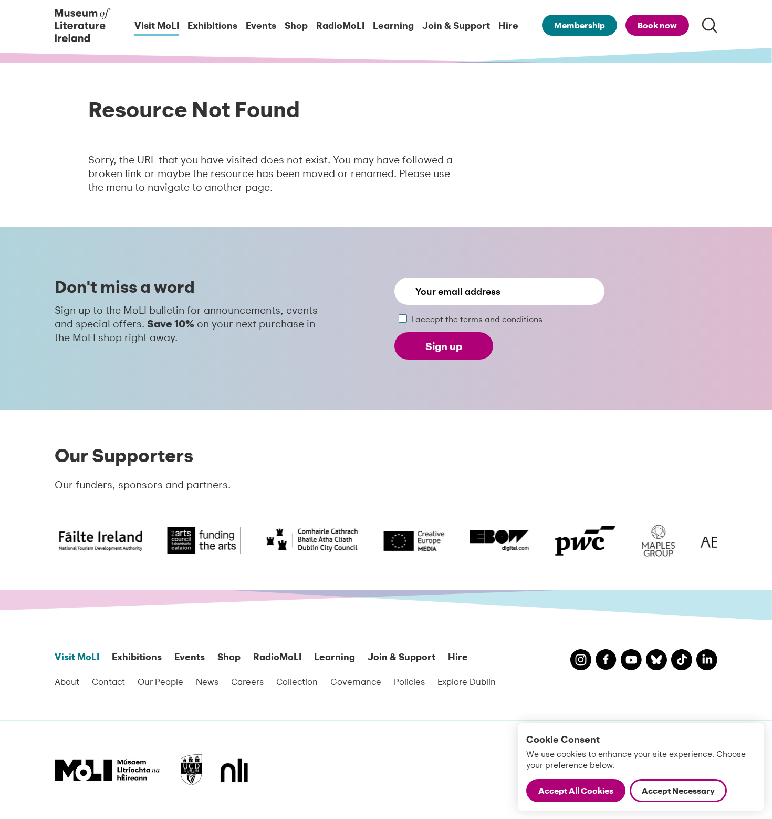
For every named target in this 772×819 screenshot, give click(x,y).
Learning (393, 25)
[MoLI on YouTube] (631, 661)
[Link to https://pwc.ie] (578, 541)
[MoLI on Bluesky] (656, 661)
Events (261, 25)
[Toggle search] (709, 25)
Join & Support (456, 25)
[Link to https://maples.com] (651, 541)
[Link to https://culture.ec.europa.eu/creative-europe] (407, 541)
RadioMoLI (340, 25)
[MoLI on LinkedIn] (706, 661)
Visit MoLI (156, 25)
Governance (355, 681)
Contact (108, 681)
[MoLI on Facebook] (606, 660)
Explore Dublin (466, 681)
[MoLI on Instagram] (580, 661)
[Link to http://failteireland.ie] (81, 541)
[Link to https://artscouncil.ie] (197, 541)
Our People (160, 681)
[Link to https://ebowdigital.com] (492, 541)
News (207, 681)
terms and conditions (501, 319)
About (67, 681)
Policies (409, 681)
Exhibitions (212, 25)
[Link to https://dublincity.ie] (305, 541)
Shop (296, 25)
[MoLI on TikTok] (681, 661)
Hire (508, 25)
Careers (247, 681)
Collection (297, 681)
